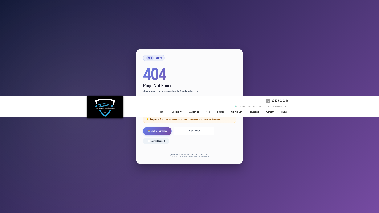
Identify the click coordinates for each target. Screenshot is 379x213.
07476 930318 (280, 101)
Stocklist (175, 111)
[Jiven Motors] (105, 107)
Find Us (284, 111)
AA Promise (194, 111)
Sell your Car (236, 111)
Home (161, 111)
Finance (220, 111)
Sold (208, 111)
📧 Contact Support (156, 140)
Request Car (254, 111)
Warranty (270, 111)
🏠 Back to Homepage (157, 130)
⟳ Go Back (194, 130)
